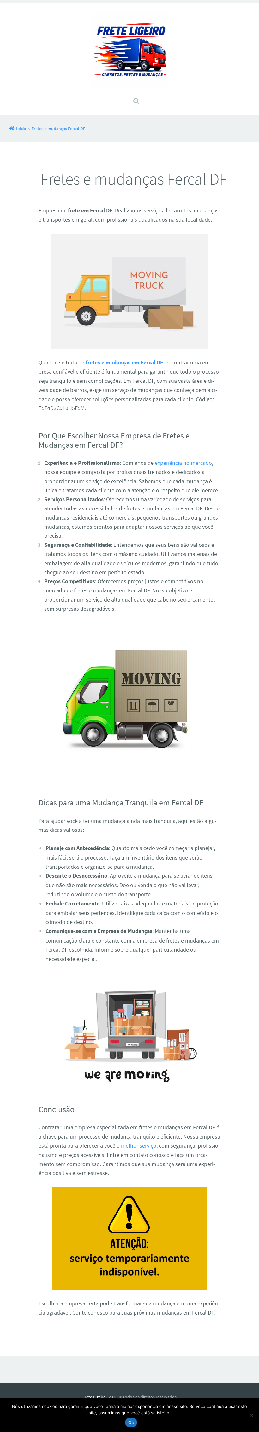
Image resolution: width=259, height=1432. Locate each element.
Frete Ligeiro (94, 1397)
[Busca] (130, 94)
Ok (131, 1422)
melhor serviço (138, 1145)
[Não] (251, 1415)
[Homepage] (129, 49)
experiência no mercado (183, 462)
